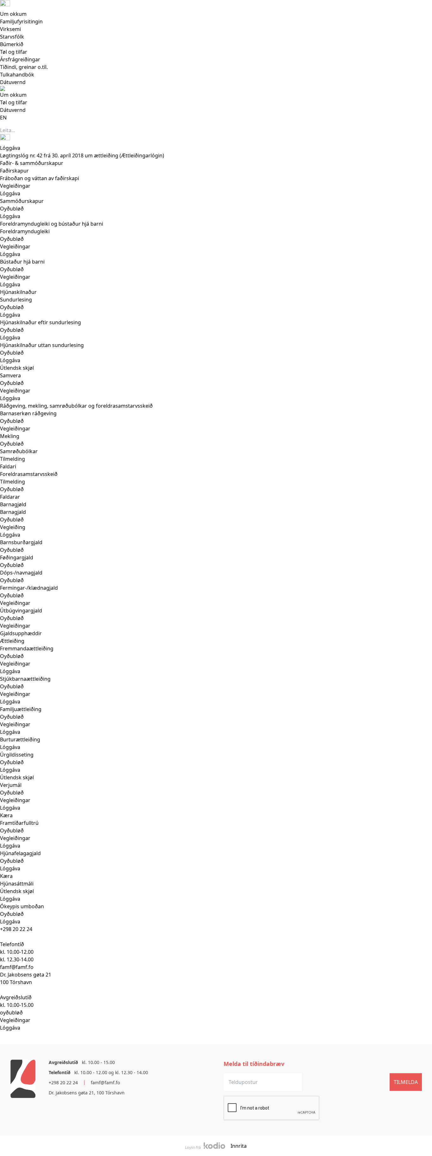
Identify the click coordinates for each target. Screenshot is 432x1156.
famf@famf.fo (105, 1083)
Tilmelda (406, 1082)
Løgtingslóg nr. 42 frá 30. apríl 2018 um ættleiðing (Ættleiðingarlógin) (82, 155)
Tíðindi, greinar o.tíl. (24, 67)
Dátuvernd (13, 82)
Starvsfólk (12, 36)
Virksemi (10, 29)
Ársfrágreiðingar (20, 59)
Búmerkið (11, 44)
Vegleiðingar (15, 1020)
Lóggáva (10, 1027)
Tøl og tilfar (13, 51)
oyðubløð (11, 1012)
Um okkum (13, 13)
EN (3, 117)
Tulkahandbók (17, 74)
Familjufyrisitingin (21, 21)
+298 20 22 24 (16, 929)
